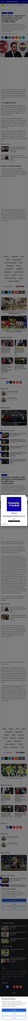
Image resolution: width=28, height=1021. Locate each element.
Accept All (14, 1010)
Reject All (14, 1017)
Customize (14, 1014)
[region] (14, 1009)
